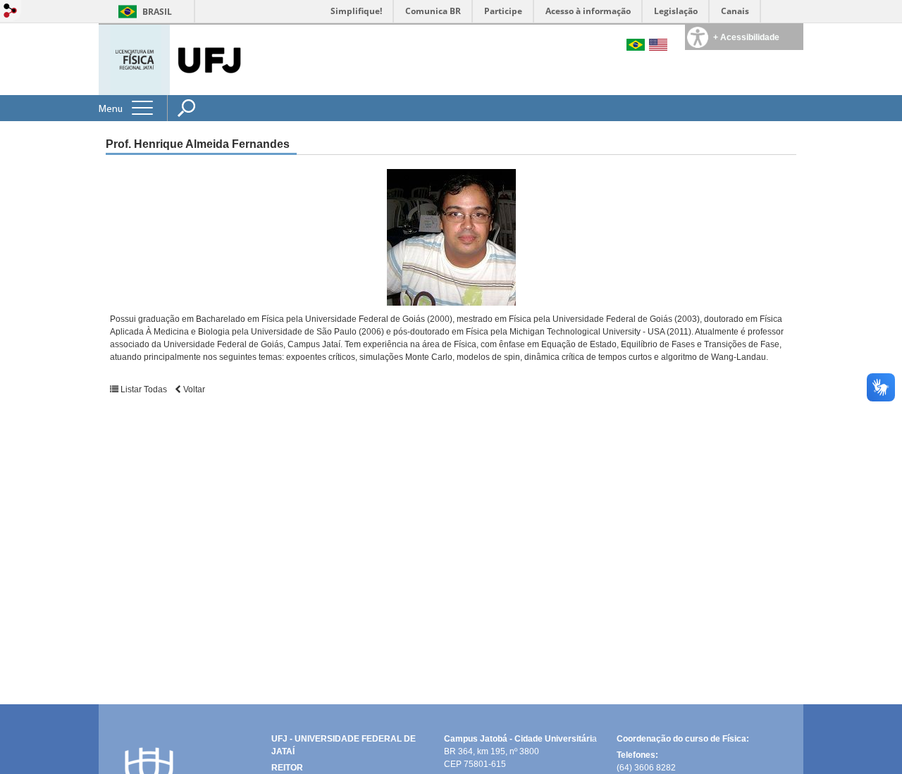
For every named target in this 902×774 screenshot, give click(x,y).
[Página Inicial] (135, 59)
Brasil (157, 12)
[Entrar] (10, 11)
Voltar (193, 389)
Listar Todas (143, 389)
